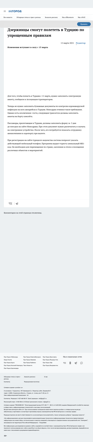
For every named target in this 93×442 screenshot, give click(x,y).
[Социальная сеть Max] (81, 363)
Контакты (7, 382)
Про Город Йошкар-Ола (50, 360)
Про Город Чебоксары (11, 357)
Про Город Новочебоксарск (32, 357)
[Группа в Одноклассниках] (70, 363)
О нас (46, 377)
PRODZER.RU (19, 405)
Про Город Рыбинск (29, 362)
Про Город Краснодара (11, 368)
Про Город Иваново (29, 360)
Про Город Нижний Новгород (13, 365)
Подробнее (42, 422)
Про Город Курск (9, 362)
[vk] (11, 203)
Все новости (8, 17)
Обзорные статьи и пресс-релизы (29, 17)
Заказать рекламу (51, 17)
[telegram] (17, 203)
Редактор (81, 43)
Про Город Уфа (47, 362)
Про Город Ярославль (50, 357)
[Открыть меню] (4, 11)
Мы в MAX (81, 17)
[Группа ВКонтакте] (64, 363)
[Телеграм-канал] (76, 363)
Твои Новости (27, 365)
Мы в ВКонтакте (68, 17)
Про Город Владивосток (50, 365)
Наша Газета (8, 360)
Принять (83, 24)
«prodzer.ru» (19, 387)
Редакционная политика (31, 382)
